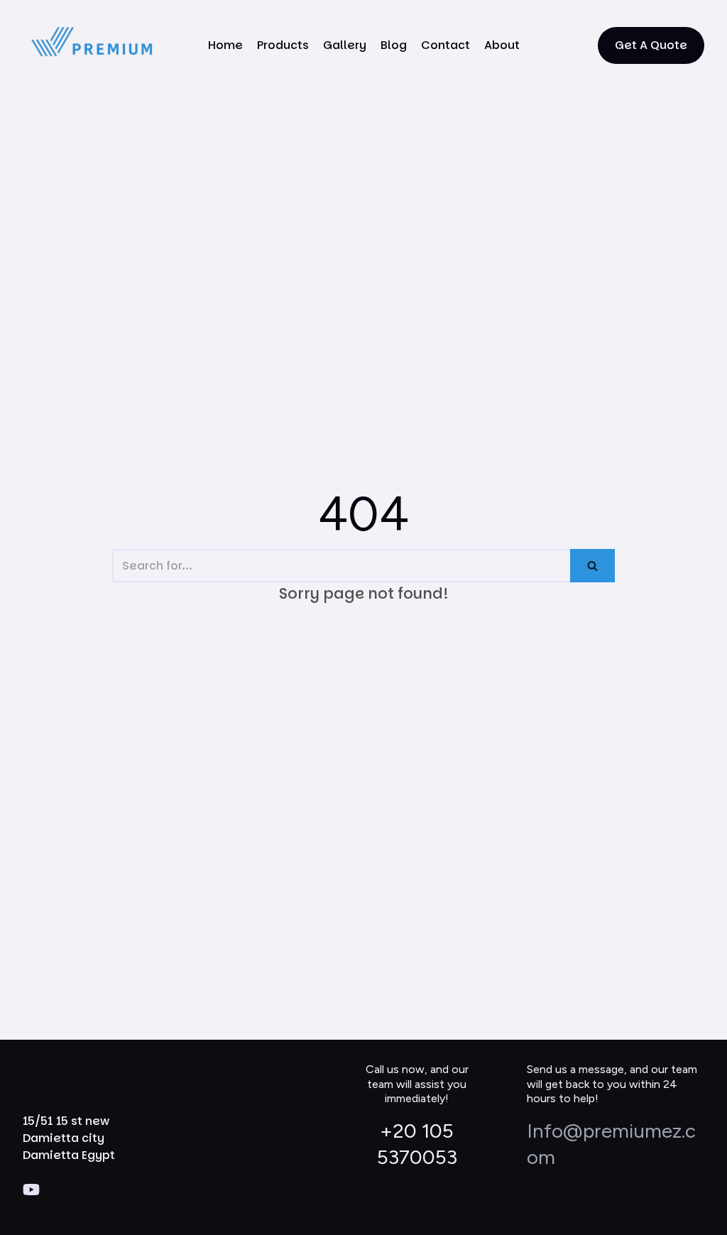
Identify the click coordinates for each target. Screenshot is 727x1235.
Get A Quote (651, 45)
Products (283, 45)
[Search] (592, 565)
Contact (445, 45)
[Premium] (94, 45)
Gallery (344, 45)
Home (225, 45)
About (502, 45)
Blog (394, 45)
